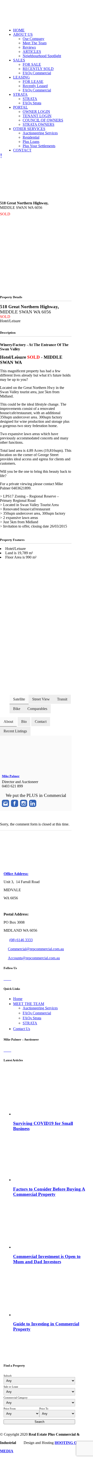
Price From (10, 1408)
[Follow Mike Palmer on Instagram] (23, 803)
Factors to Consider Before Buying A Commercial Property (49, 1192)
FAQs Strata (32, 1018)
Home (17, 999)
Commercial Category (16, 1397)
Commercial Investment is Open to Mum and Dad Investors (47, 1259)
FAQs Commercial (37, 1013)
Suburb (8, 1375)
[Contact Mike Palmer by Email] (5, 803)
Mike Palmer (11, 776)
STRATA (30, 1023)
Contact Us (21, 1029)
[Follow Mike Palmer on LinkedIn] (32, 803)
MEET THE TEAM (28, 1004)
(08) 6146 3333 (21, 940)
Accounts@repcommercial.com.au (34, 958)
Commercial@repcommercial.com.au (36, 949)
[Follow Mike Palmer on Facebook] (14, 803)
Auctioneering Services (40, 1008)
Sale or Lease (11, 1386)
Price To (43, 1408)
